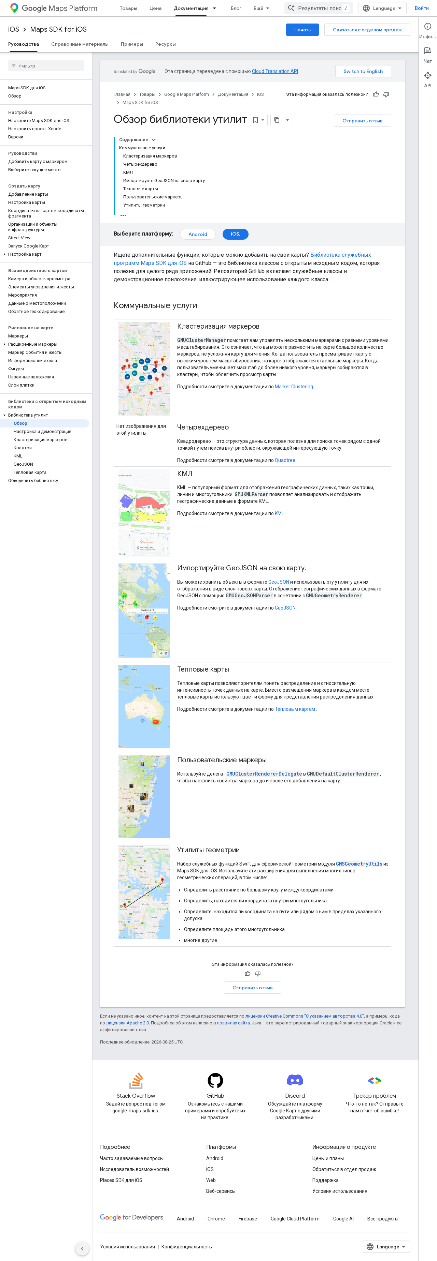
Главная (122, 94)
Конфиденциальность (186, 1246)
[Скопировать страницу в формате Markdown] (277, 120)
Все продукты (382, 1218)
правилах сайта (233, 1022)
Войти (422, 8)
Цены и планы (328, 1158)
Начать (302, 30)
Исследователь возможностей (134, 1169)
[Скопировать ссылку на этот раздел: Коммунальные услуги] (206, 306)
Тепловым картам (295, 709)
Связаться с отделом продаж (367, 30)
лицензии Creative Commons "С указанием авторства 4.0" (304, 1016)
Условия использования (339, 1191)
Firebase (248, 1218)
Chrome (216, 1218)
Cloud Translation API (275, 71)
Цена (155, 8)
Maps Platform (72, 8)
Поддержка (325, 1180)
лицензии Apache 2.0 (127, 1022)
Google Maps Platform (186, 94)
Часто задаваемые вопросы (132, 1158)
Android (197, 234)
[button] (44, 254)
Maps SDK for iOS (58, 29)
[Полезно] (376, 94)
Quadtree (285, 460)
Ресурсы (165, 44)
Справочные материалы (80, 44)
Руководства (23, 44)
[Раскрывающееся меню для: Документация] (216, 8)
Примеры (132, 44)
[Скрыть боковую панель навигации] (82, 1249)
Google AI (343, 1218)
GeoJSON (278, 582)
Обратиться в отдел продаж (344, 1169)
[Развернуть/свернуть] (154, 140)
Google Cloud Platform (295, 1218)
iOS (13, 29)
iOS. (235, 234)
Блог (236, 8)
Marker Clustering (294, 386)
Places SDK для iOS (121, 1180)
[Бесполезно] (386, 94)
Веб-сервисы (221, 1191)
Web (211, 1180)
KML (279, 513)
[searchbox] (46, 65)
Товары (128, 8)
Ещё (259, 8)
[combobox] (318, 8)
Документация (191, 8)
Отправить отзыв (362, 121)
